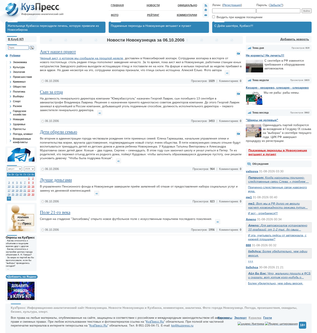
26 (17, 194)
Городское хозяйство (19, 113)
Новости (153, 5)
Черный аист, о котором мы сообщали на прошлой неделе (81, 58)
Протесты (19, 129)
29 (29, 194)
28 (25, 194)
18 (13, 190)
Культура (19, 67)
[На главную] (205, 10)
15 (29, 186)
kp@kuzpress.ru (182, 325)
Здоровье (19, 124)
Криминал (19, 81)
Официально (187, 5)
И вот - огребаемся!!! (263, 213)
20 (21, 190)
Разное (17, 106)
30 (33, 194)
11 (13, 186)
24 (9, 194)
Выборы (18, 96)
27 (21, 194)
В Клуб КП (16, 39)
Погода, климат (23, 134)
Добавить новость (294, 39)
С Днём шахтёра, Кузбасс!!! (233, 25)
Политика (19, 91)
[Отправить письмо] (205, 15)
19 (17, 190)
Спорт (17, 101)
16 (33, 186)
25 (13, 194)
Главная (117, 5)
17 (9, 190)
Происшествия (22, 76)
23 (33, 190)
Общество (19, 86)
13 (21, 186)
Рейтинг (153, 15)
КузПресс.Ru (155, 321)
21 (25, 190)
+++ (250, 261)
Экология (19, 72)
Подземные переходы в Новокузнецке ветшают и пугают (151, 25)
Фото (114, 15)
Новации (18, 119)
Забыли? (276, 5)
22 (29, 190)
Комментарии (187, 15)
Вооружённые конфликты (22, 140)
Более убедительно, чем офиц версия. (275, 283)
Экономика (20, 62)
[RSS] (205, 5)
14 (25, 186)
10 (9, 186)
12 (17, 186)
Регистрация (232, 5)
